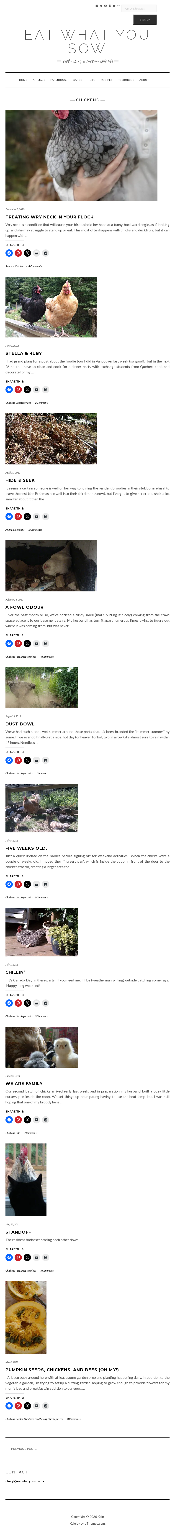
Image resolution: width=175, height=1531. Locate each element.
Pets (18, 656)
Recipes (107, 80)
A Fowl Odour (24, 607)
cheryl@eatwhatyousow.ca (24, 1481)
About (144, 80)
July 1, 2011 (11, 964)
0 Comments (41, 897)
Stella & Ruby (23, 353)
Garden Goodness (25, 1418)
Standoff (18, 1232)
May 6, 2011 (11, 1362)
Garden (79, 80)
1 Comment (41, 773)
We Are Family (24, 1083)
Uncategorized (23, 402)
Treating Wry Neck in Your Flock (49, 217)
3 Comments (41, 1016)
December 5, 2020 (14, 209)
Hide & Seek (20, 480)
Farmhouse (59, 80)
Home (23, 80)
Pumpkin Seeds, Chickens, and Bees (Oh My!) (62, 1369)
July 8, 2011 (11, 840)
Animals (39, 80)
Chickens (19, 266)
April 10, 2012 (12, 472)
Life (93, 80)
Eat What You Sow (87, 41)
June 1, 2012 (12, 345)
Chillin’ (15, 972)
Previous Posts (24, 1448)
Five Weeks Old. (26, 848)
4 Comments (35, 266)
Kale (101, 1516)
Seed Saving (41, 1418)
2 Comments (41, 402)
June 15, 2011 (12, 1075)
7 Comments (30, 1132)
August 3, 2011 (13, 716)
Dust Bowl (20, 724)
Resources (126, 80)
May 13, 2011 (12, 1224)
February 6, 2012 (14, 599)
